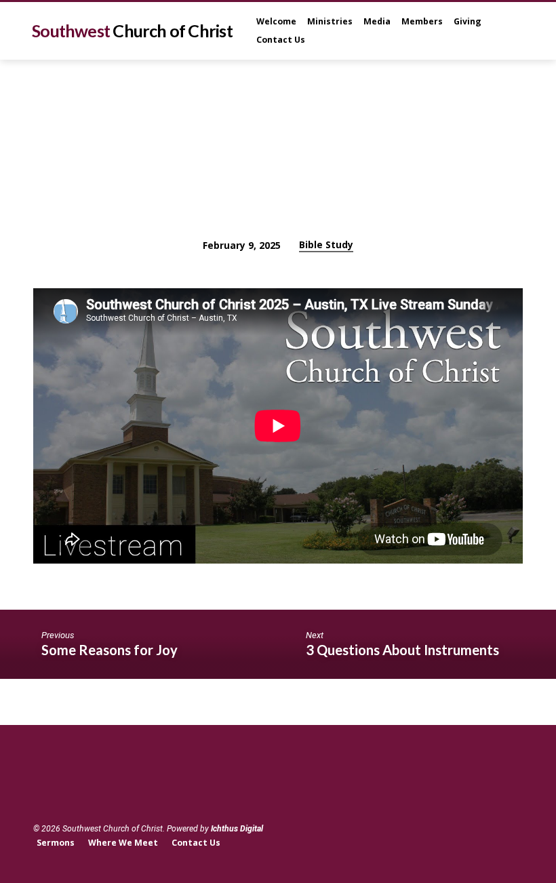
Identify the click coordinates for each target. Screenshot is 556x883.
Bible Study (326, 244)
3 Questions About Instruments (402, 650)
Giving (467, 21)
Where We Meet (123, 842)
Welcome (276, 21)
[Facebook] (40, 792)
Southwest (132, 30)
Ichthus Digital (237, 828)
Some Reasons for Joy (109, 650)
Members (422, 21)
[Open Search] (518, 31)
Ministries (330, 21)
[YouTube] (57, 792)
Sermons (56, 842)
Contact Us (280, 39)
